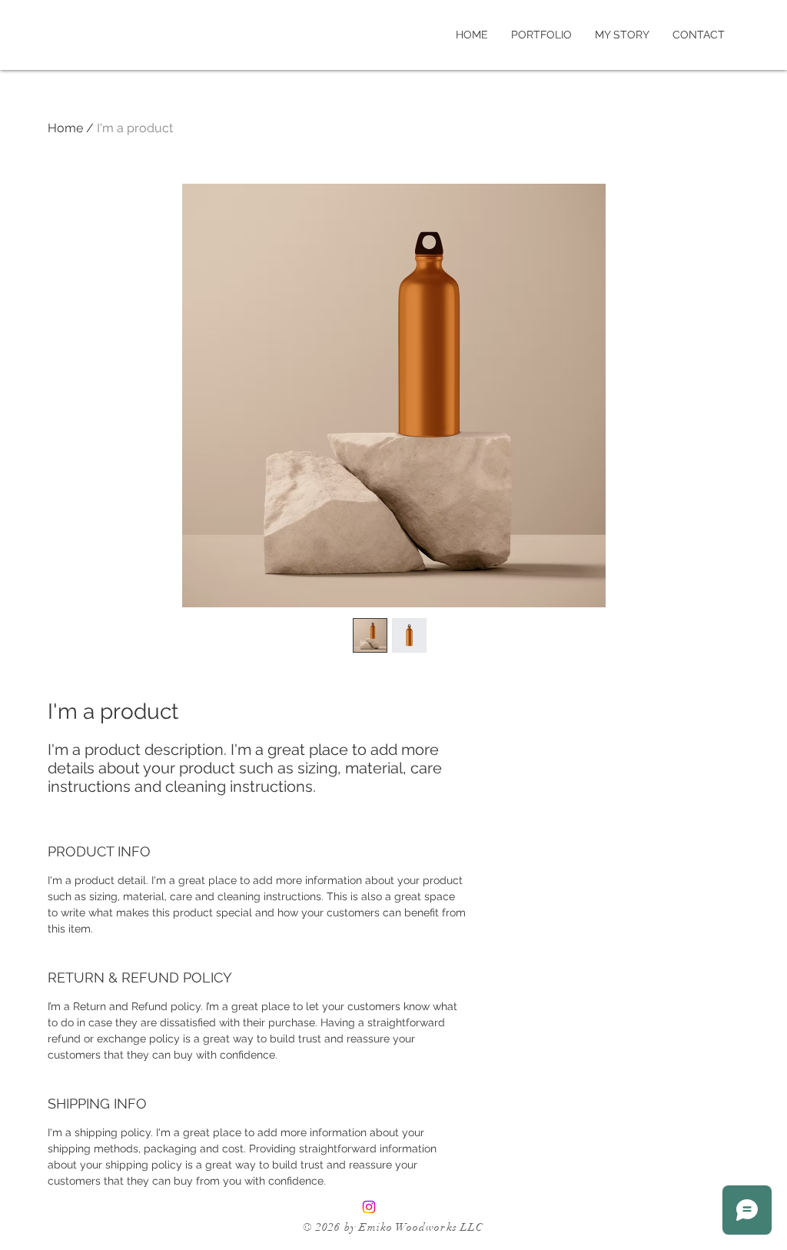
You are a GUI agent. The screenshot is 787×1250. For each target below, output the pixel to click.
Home (65, 128)
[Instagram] (368, 1206)
